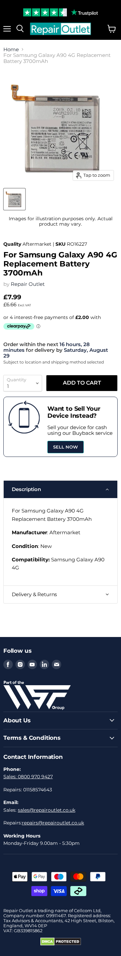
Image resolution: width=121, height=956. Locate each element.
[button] (60, 489)
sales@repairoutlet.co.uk (46, 810)
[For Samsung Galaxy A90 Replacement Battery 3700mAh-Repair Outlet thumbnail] (14, 199)
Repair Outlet (28, 284)
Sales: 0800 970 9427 (28, 777)
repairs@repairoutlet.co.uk (53, 823)
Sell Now (65, 447)
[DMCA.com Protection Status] (60, 944)
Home (11, 49)
